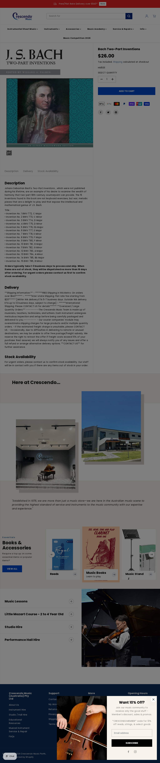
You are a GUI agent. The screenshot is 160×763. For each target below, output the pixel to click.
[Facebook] (128, 751)
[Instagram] (135, 751)
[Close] (153, 699)
